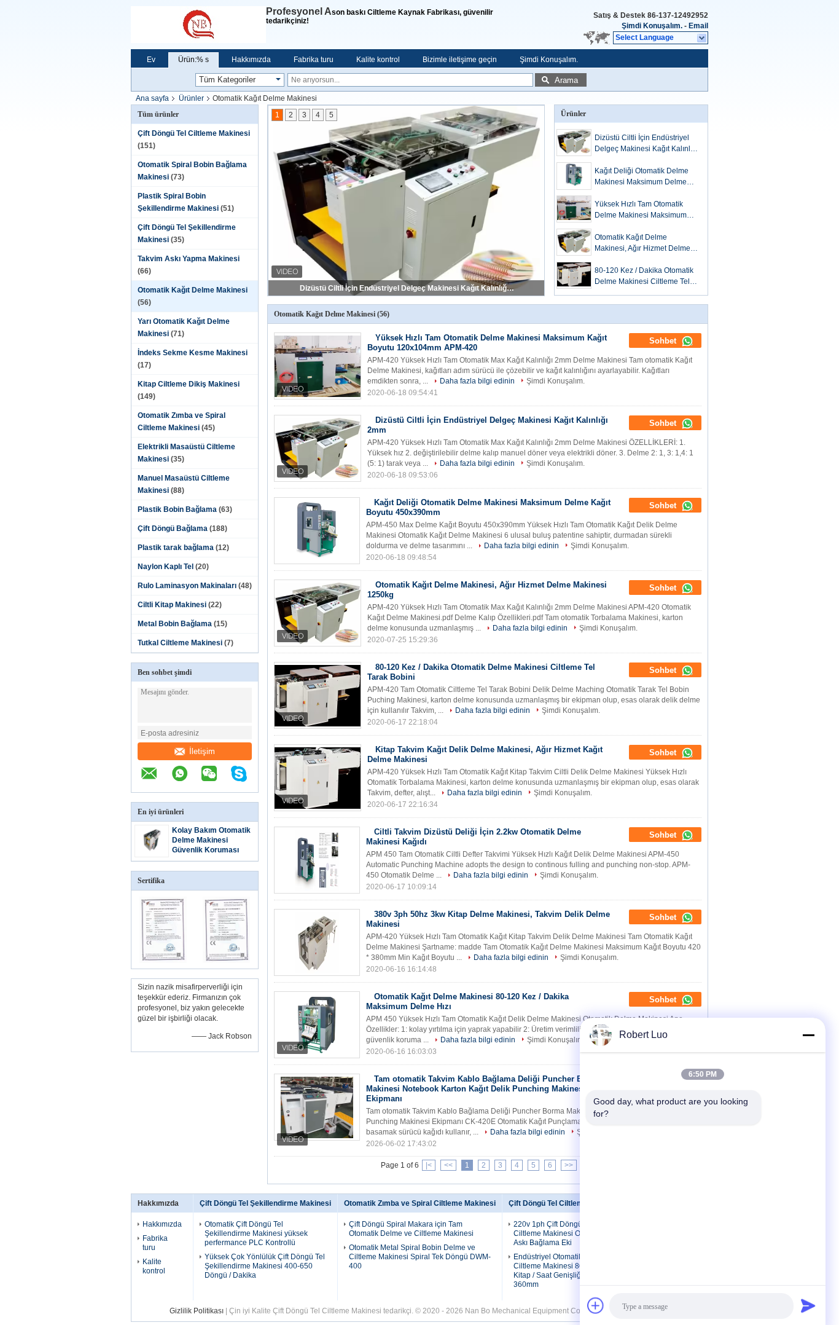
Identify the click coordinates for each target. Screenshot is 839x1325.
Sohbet (664, 340)
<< (448, 1165)
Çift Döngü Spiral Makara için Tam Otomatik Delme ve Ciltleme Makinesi (411, 1229)
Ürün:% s (193, 59)
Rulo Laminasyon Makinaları (187, 585)
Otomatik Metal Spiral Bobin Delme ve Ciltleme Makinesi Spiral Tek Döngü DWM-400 (420, 1256)
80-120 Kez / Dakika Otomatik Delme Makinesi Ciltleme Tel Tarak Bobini (644, 276)
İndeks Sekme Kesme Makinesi (193, 352)
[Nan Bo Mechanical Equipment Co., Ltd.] (198, 24)
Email (698, 26)
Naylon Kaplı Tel (165, 566)
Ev (151, 59)
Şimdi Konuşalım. (652, 26)
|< (429, 1165)
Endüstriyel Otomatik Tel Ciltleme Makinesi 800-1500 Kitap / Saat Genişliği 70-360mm (560, 1270)
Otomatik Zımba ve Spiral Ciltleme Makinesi (420, 1203)
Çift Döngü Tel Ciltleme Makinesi (194, 133)
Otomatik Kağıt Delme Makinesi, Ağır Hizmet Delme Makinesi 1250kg (642, 243)
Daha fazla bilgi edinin (477, 381)
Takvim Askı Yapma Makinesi (189, 258)
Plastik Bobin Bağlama (177, 509)
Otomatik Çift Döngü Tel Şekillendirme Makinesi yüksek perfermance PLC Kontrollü (256, 1233)
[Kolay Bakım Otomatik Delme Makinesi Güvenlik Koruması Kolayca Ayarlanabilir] (151, 852)
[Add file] (595, 1305)
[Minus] (808, 1035)
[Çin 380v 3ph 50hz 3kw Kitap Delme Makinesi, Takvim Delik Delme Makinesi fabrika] (317, 942)
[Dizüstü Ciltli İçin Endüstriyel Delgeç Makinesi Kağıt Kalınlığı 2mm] (573, 142)
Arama (566, 80)
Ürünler (191, 98)
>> (568, 1165)
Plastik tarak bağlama (176, 547)
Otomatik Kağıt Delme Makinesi (193, 290)
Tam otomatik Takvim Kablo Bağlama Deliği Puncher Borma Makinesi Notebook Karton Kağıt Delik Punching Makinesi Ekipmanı (484, 1088)
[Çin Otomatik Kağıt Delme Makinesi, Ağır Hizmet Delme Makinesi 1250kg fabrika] (317, 613)
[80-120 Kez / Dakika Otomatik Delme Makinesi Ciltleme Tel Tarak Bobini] (573, 275)
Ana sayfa (152, 98)
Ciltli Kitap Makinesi (172, 604)
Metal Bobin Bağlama (175, 623)
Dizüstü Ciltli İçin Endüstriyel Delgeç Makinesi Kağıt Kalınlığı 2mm (407, 288)
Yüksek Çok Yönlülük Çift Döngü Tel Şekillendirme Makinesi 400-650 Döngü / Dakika (265, 1266)
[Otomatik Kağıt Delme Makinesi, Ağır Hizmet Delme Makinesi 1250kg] (573, 242)
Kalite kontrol (378, 59)
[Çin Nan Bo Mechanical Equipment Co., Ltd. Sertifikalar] (163, 960)
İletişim (202, 751)
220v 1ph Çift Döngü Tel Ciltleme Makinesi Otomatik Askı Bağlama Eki (558, 1233)
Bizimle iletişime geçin (460, 59)
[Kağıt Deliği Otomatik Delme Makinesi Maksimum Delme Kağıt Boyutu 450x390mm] (573, 176)
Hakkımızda (251, 59)
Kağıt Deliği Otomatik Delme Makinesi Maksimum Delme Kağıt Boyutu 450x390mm (642, 177)
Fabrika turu (314, 59)
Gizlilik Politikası (197, 1311)
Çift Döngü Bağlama (173, 528)
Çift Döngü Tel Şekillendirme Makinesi (265, 1203)
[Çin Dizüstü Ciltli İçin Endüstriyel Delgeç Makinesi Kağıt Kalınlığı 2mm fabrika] (317, 448)
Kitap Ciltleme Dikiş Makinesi (189, 384)
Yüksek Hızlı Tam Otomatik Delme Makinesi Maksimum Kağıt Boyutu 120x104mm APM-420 (641, 210)
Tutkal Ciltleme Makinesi (180, 643)
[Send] (808, 1305)
